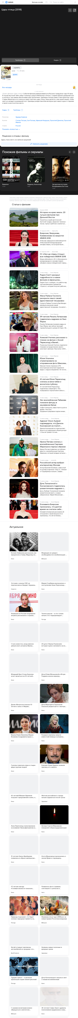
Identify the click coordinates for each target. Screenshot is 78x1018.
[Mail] (6, 2)
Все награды (7, 87)
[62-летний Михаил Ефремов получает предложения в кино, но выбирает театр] (24, 789)
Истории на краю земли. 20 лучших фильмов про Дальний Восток (52, 214)
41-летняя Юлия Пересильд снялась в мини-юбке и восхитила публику (52, 381)
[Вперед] (74, 152)
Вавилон (5, 184)
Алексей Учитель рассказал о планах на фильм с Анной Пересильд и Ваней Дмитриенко (53, 340)
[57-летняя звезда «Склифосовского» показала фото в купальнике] (24, 880)
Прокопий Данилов (56, 120)
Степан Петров (21, 120)
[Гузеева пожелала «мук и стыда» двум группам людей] (24, 759)
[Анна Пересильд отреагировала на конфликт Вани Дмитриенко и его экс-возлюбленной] (24, 819)
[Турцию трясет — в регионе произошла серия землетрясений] (24, 971)
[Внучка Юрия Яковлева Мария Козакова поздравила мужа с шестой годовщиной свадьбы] (24, 728)
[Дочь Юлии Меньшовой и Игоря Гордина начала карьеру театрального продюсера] (54, 668)
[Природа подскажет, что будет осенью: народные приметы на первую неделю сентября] (24, 910)
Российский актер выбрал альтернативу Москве (52, 464)
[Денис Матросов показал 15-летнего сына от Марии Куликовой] (24, 698)
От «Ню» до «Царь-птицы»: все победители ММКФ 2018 (53, 255)
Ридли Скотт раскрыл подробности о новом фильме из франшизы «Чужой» (50, 277)
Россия (18, 126)
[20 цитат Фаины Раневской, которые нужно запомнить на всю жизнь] (54, 637)
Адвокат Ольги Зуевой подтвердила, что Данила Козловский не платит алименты (51, 423)
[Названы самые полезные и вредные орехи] (54, 941)
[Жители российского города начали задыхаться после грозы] (54, 789)
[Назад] (70, 152)
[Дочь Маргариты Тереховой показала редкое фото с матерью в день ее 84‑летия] (54, 698)
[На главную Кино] (10, 2)
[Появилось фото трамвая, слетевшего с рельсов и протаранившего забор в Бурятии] (54, 880)
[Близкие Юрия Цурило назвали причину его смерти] (54, 759)
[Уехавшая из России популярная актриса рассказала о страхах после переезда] (24, 607)
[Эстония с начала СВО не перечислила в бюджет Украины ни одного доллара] (24, 577)
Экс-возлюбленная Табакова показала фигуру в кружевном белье (53, 402)
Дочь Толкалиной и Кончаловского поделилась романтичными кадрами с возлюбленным (52, 486)
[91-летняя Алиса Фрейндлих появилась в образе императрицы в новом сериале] (24, 850)
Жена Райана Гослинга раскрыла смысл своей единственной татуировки (52, 298)
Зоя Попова (31, 120)
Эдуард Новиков (21, 117)
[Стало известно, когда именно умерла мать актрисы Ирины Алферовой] (24, 637)
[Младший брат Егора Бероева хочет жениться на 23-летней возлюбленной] (24, 668)
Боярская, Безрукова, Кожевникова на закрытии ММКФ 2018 (52, 235)
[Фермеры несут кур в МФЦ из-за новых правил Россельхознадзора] (54, 910)
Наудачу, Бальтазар (34, 184)
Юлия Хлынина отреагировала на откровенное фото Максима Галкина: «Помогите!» (53, 361)
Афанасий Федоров (42, 120)
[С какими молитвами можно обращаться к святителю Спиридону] (24, 1001)
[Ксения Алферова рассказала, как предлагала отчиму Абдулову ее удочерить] (24, 546)
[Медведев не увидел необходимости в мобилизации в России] (54, 546)
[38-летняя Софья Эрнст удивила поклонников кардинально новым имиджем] (54, 1001)
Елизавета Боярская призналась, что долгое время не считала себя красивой (51, 507)
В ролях (4, 120)
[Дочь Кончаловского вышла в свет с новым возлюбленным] (54, 971)
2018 (13, 71)
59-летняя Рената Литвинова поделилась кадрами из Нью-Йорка (53, 319)
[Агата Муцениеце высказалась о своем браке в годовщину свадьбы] (54, 850)
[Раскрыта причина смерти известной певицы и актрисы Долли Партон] (54, 728)
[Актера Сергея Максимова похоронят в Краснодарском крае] (54, 819)
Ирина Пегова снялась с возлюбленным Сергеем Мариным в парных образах (53, 444)
